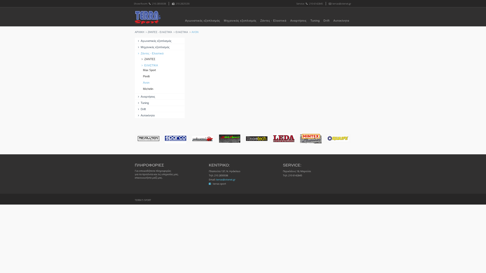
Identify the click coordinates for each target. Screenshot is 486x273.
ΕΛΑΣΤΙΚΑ (182, 32)
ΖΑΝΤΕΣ (149, 59)
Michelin (148, 88)
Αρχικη (139, 32)
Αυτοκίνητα (341, 20)
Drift (326, 20)
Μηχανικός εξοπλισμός (240, 20)
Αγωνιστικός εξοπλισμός (202, 20)
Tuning (315, 20)
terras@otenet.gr (225, 179)
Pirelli (146, 76)
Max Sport (149, 70)
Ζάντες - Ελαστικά (273, 20)
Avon (146, 82)
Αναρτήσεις (298, 20)
